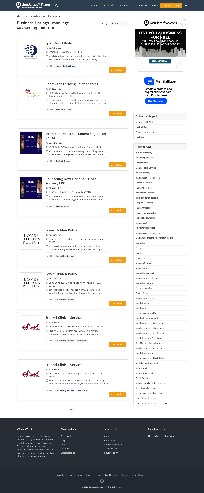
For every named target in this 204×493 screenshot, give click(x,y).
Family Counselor (143, 378)
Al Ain (80, 475)
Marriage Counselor (144, 263)
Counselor (140, 258)
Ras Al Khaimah (111, 475)
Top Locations (67, 436)
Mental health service (145, 373)
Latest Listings (68, 452)
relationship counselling (146, 313)
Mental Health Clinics (65, 66)
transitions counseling (145, 217)
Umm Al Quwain (138, 475)
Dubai (88, 475)
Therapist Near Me (144, 182)
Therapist (140, 248)
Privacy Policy (111, 452)
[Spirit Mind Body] (31, 52)
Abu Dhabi (62, 475)
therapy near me (143, 187)
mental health (142, 222)
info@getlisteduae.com (162, 436)
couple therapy (142, 303)
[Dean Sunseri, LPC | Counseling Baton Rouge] (31, 143)
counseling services (144, 157)
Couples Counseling (144, 202)
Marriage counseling (145, 268)
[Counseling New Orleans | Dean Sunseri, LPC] (31, 188)
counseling (140, 242)
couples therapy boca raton (148, 318)
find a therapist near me (146, 388)
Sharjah (124, 475)
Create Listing (171, 5)
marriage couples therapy (147, 278)
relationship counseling (146, 212)
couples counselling (144, 308)
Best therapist (142, 162)
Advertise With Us (113, 444)
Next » (72, 409)
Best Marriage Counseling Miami (150, 343)
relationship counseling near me (150, 393)
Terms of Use (110, 448)
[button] (185, 5)
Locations (65, 448)
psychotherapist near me (147, 398)
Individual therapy (144, 152)
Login (155, 5)
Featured (108, 5)
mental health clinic (144, 368)
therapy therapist (143, 207)
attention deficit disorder (147, 197)
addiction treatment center (148, 363)
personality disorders (145, 192)
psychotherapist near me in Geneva (151, 403)
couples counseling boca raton (149, 323)
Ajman (72, 475)
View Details (117, 70)
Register (143, 5)
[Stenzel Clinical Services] (31, 327)
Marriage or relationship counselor (151, 383)
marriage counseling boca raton (150, 328)
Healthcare (82, 340)
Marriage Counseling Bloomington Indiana (154, 237)
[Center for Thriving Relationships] (31, 93)
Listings (95, 5)
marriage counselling (145, 298)
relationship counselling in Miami (150, 358)
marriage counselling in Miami (149, 348)
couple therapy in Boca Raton (149, 338)
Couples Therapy (143, 293)
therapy (139, 253)
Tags (63, 444)
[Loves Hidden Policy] (31, 239)
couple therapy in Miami (146, 353)
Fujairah (98, 475)
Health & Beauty (63, 109)
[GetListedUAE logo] (32, 5)
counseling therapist (145, 273)
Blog (63, 440)
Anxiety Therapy (143, 172)
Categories (123, 5)
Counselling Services (64, 256)
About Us (108, 436)
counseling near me (144, 283)
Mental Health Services (146, 167)
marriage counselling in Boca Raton (151, 333)
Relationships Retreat (145, 227)
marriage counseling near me (148, 177)
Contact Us (109, 440)
